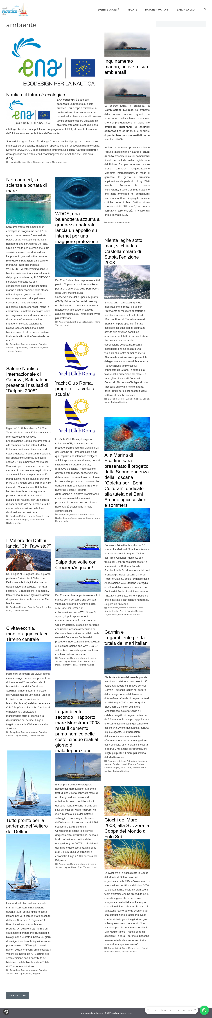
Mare (29, 162)
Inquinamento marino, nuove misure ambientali (127, 66)
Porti (45, 347)
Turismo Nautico (14, 351)
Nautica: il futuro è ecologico (35, 94)
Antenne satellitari (117, 761)
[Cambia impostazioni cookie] (6, 1012)
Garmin (108, 767)
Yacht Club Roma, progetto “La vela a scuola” (74, 388)
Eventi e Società (108, 9)
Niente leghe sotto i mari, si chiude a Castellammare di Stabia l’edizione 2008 (124, 251)
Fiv (16, 973)
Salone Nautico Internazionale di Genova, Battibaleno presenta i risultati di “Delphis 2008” (27, 379)
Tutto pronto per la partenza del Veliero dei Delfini (27, 826)
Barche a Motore (157, 9)
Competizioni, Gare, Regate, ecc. (124, 948)
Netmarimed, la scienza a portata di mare (26, 185)
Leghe (18, 347)
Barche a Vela (186, 9)
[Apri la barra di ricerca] (205, 10)
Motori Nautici (35, 347)
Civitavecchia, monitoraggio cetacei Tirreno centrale (28, 634)
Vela (66, 521)
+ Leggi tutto (17, 995)
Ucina (17, 523)
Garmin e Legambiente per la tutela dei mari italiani (126, 637)
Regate (132, 9)
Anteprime (15, 344)
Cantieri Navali (120, 764)
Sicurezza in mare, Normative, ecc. (50, 162)
